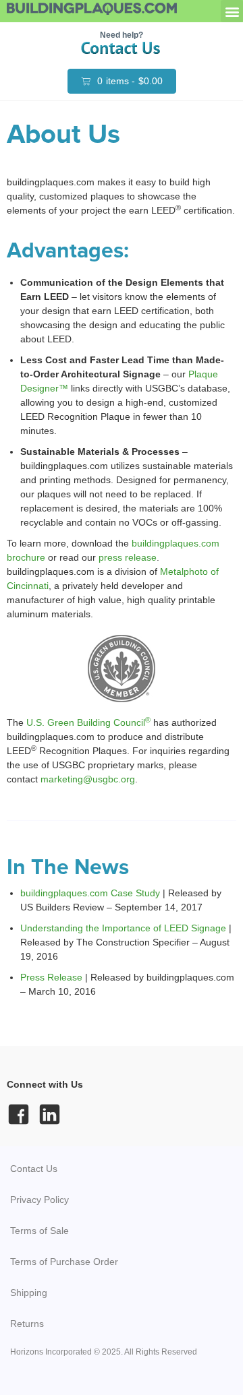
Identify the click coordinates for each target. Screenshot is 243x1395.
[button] (232, 11)
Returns (27, 1323)
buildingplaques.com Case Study (90, 893)
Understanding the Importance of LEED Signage (123, 928)
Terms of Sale (39, 1230)
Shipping (28, 1292)
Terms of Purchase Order (64, 1261)
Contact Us (33, 1168)
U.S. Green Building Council (88, 722)
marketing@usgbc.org (87, 779)
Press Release (51, 977)
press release (128, 557)
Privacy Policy (39, 1199)
